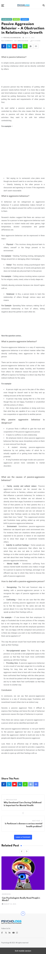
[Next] (27, 851)
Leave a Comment (23, 837)
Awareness (6, 894)
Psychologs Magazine (12, 37)
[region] (23, 78)
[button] (2, 5)
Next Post (36, 821)
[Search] (44, 5)
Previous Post (11, 800)
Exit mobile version (23, 951)
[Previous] (22, 851)
